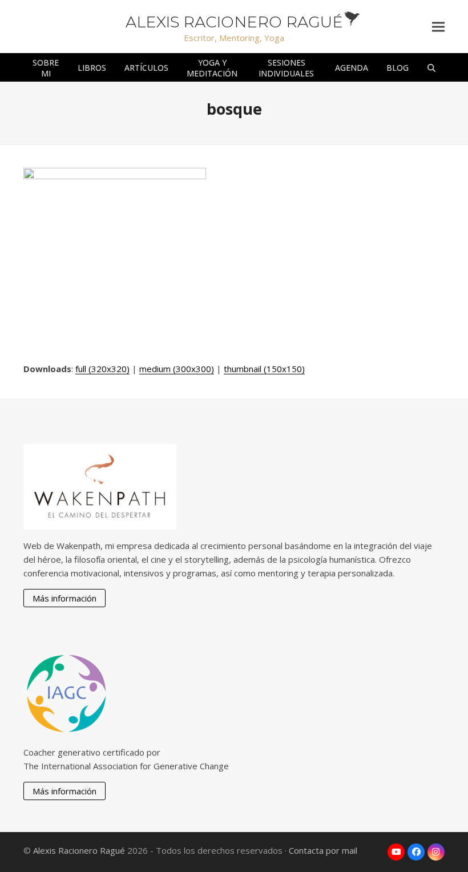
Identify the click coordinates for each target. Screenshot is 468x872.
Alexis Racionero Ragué (234, 22)
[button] (438, 26)
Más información (64, 598)
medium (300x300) (176, 368)
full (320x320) (102, 368)
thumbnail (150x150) (264, 368)
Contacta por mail (323, 850)
